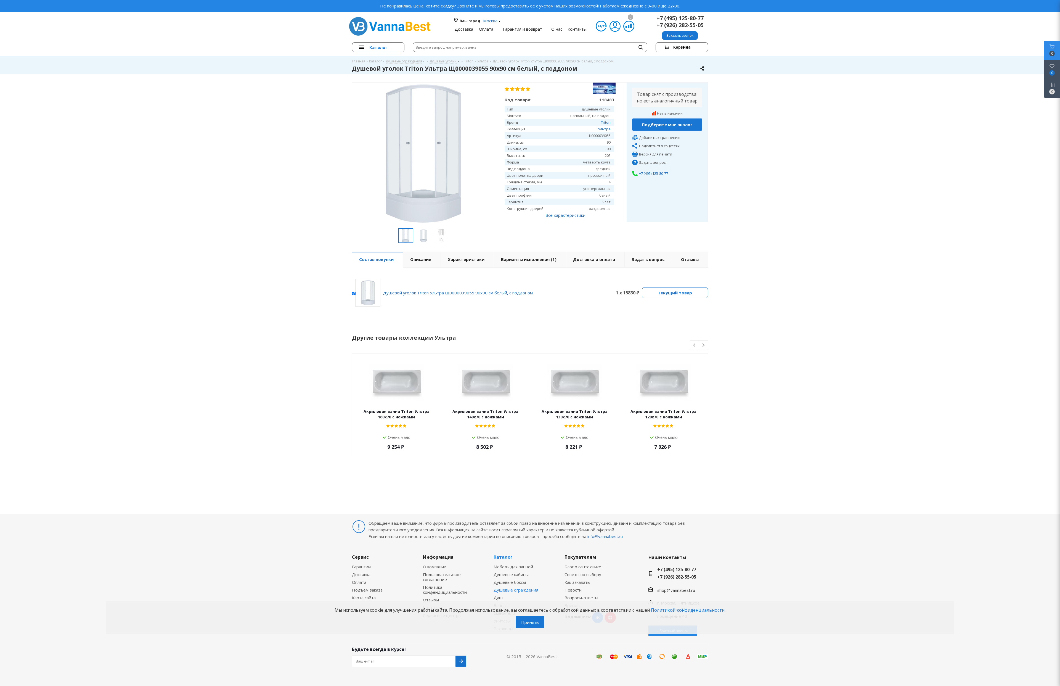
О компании (434, 566)
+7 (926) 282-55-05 (680, 25)
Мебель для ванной (513, 566)
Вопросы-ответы (581, 597)
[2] (512, 89)
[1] (507, 89)
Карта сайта (364, 597)
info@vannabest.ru (605, 536)
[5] (528, 89)
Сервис (360, 557)
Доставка (361, 574)
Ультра (604, 128)
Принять (530, 622)
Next (703, 345)
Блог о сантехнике (583, 566)
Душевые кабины (511, 574)
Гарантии (361, 566)
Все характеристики (565, 215)
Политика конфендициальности (445, 589)
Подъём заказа (367, 590)
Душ (498, 597)
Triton (606, 122)
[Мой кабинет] (615, 26)
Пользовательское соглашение (442, 577)
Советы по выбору (583, 574)
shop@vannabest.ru (676, 590)
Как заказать (577, 582)
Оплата (359, 582)
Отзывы (431, 600)
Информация (438, 557)
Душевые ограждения (516, 590)
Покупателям (580, 557)
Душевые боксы (510, 582)
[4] (523, 89)
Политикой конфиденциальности (688, 610)
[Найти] (641, 47)
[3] (517, 89)
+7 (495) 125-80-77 (680, 18)
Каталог (503, 557)
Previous (694, 345)
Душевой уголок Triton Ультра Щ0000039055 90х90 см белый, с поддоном (458, 292)
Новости (573, 590)
